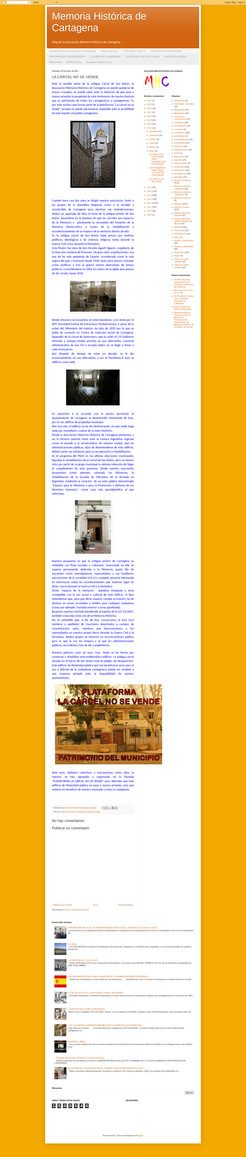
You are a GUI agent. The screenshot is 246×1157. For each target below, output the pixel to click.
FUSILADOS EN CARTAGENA (166, 51)
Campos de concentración (180, 117)
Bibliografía (179, 113)
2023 (149, 104)
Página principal (109, 51)
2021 (149, 112)
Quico (177, 237)
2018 (149, 124)
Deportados (179, 136)
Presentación (180, 234)
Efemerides (55, 62)
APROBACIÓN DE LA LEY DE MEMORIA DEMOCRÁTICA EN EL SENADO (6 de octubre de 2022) (112, 928)
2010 (149, 211)
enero (152, 151)
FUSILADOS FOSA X (134, 51)
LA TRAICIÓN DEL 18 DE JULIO (82, 960)
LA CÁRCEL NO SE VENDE (156, 180)
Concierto (178, 129)
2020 (149, 116)
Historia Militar (180, 163)
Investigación (180, 174)
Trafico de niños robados (181, 260)
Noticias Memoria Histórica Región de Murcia (183, 221)
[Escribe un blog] (106, 808)
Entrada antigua (125, 905)
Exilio (176, 153)
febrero (152, 147)
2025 (149, 100)
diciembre (154, 131)
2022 (149, 108)
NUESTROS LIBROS (175, 56)
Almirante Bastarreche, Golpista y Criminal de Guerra (80, 1058)
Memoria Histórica (182, 180)
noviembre (154, 135)
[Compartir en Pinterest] (116, 808)
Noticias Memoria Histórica (182, 214)
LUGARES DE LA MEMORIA (105, 56)
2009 (149, 215)
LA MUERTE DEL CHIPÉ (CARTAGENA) (86, 1009)
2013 (149, 199)
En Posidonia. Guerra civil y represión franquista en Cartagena (184, 299)
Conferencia (179, 133)
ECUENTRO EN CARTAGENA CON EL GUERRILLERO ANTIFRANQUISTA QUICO (105, 1068)
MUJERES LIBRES (77, 1042)
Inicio (95, 905)
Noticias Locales (93, 812)
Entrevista (178, 146)
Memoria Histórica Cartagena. (182, 193)
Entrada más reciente (62, 905)
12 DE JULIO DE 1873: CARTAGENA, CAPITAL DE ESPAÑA (95, 993)
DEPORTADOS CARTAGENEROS (67, 56)
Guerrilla (178, 160)
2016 (149, 187)
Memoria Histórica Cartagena (74, 812)
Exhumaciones (181, 150)
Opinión (177, 227)
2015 (149, 191)
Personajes (179, 230)
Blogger (139, 1135)
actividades (179, 100)
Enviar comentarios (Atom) (77, 910)
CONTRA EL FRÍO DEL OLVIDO (142, 56)
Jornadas (178, 177)
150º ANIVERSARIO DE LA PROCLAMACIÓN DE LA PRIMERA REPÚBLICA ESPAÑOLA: (108, 976)
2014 (149, 195)
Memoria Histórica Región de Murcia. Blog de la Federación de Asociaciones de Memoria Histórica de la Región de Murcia (184, 319)
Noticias (178, 204)
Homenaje (179, 167)
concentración (180, 126)
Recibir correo (73, 62)
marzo (152, 143)
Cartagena (179, 122)
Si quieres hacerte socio (99, 62)
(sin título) (72, 944)
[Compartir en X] (109, 808)
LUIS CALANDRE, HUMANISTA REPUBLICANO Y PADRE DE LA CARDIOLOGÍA (105, 1025)
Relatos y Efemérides (184, 246)
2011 (149, 207)
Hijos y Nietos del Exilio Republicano (182, 308)
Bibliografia (179, 110)
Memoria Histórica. (182, 198)
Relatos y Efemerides (184, 241)
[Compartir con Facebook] (113, 808)
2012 (149, 203)
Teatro (177, 256)
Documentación (181, 139)
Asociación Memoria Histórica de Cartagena (72, 51)
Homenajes (179, 170)
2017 (149, 128)
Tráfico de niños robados (181, 266)
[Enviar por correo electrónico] (103, 808)
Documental (179, 143)
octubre (153, 139)
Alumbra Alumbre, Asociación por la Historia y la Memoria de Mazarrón (183, 283)
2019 (149, 120)
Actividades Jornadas (184, 104)
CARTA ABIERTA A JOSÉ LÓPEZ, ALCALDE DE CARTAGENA (157, 171)
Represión (179, 252)
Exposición (179, 156)
